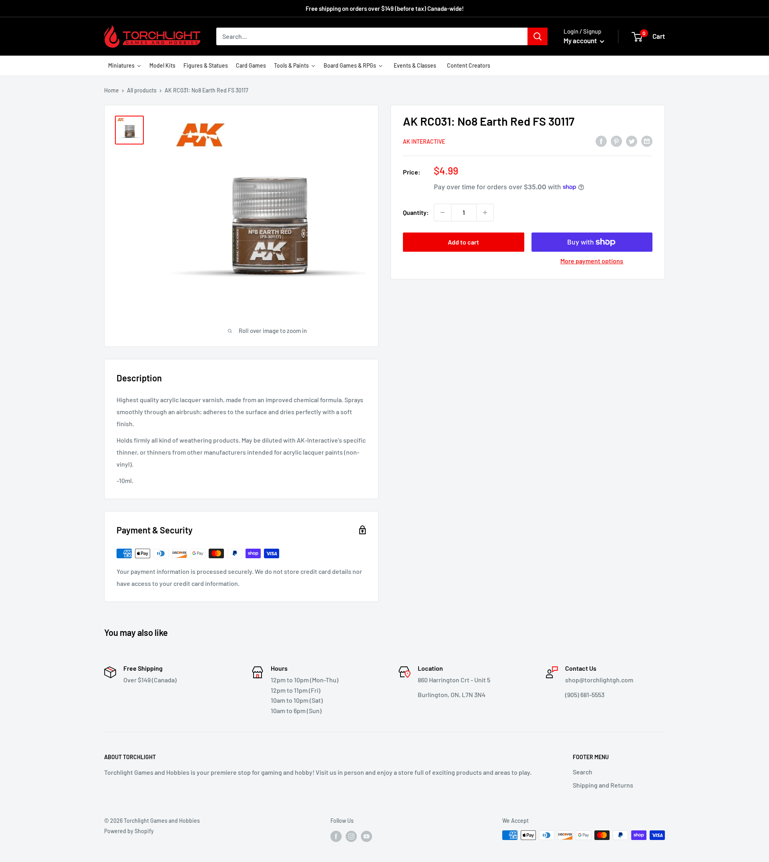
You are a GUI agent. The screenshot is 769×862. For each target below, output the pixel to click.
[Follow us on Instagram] (351, 836)
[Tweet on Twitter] (631, 140)
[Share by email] (646, 140)
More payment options (591, 261)
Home (111, 90)
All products (142, 90)
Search (582, 772)
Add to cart (463, 242)
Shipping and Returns (603, 785)
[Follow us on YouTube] (366, 836)
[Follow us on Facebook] (336, 836)
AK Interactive (424, 141)
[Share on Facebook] (601, 140)
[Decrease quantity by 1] (442, 212)
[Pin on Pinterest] (616, 140)
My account (581, 40)
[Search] (537, 36)
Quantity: (416, 212)
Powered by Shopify (129, 831)
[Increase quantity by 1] (485, 212)
